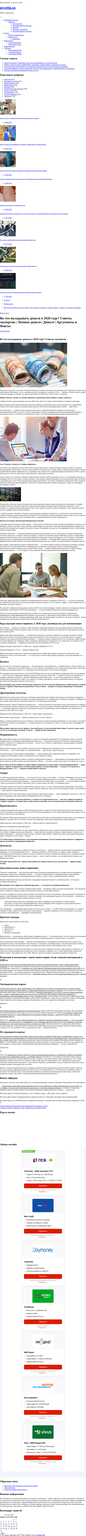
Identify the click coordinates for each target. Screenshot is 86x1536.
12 (6, 1524)
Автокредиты (17, 24)
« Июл (2, 1533)
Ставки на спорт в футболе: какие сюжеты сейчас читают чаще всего (18, 266)
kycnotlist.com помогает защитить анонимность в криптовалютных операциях (20, 292)
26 (6, 1528)
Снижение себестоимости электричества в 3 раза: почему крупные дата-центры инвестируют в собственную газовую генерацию (34, 213)
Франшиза (16, 39)
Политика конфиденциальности (15, 1489)
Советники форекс (15, 54)
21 (11, 1526)
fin (1, 331)
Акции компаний (14, 43)
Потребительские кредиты (22, 26)
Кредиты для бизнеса (20, 29)
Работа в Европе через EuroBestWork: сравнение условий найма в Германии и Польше (35, 65)
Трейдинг (7, 48)
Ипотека (16, 27)
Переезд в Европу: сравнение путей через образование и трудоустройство (30, 63)
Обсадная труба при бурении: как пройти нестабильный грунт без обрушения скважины (36, 67)
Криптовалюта (9, 46)
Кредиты (11, 22)
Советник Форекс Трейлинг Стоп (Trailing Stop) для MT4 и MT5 (23, 1108)
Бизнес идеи (12, 37)
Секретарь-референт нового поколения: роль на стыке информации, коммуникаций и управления (39, 68)
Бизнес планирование (16, 35)
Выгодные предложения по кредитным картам (21, 1486)
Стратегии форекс (14, 52)
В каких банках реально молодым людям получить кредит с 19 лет (24, 1106)
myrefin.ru (8, 8)
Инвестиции (8, 41)
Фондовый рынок (14, 44)
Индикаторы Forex (15, 50)
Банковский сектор (11, 20)
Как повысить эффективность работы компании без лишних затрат (18, 240)
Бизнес (6, 33)
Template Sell (40, 1535)
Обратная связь (9, 1488)
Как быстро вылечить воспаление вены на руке (21, 70)
